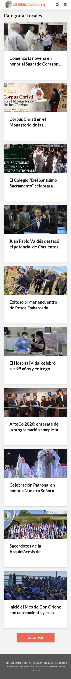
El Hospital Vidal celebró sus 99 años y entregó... (32, 365)
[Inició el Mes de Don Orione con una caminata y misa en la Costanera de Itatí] (35, 585)
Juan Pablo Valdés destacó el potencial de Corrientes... (35, 244)
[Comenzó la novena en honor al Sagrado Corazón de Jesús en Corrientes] (35, 36)
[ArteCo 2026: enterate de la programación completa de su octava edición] (35, 402)
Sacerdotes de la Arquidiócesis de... (26, 548)
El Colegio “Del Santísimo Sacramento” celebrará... (33, 183)
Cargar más (35, 637)
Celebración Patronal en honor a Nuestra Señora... (33, 487)
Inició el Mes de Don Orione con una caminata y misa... (35, 609)
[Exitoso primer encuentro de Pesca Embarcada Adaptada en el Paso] (35, 280)
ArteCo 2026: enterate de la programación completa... (35, 426)
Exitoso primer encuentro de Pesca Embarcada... (33, 304)
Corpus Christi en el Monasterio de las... (27, 122)
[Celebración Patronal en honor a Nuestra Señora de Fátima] (35, 463)
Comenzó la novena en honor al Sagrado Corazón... (35, 61)
